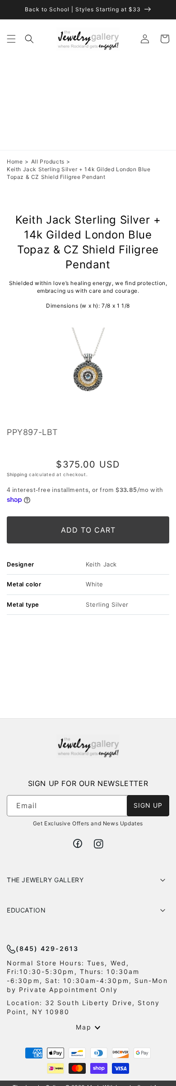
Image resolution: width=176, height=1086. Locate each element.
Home (15, 161)
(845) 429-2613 (47, 948)
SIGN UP (148, 805)
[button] (11, 39)
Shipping (17, 474)
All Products (48, 161)
